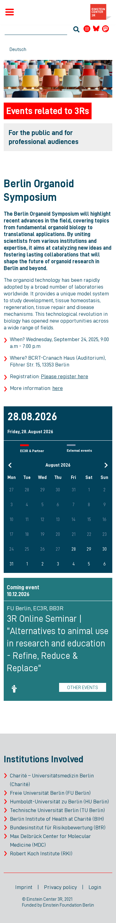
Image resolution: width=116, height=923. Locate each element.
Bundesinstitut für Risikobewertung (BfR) (57, 827)
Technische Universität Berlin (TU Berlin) (57, 810)
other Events (82, 687)
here (57, 388)
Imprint (23, 887)
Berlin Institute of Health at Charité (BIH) (57, 819)
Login (94, 887)
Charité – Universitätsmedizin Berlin (52, 775)
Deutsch (18, 49)
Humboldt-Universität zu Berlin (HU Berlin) (59, 801)
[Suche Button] (76, 30)
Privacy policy (60, 887)
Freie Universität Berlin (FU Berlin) (50, 793)
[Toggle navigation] (9, 12)
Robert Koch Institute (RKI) (41, 853)
